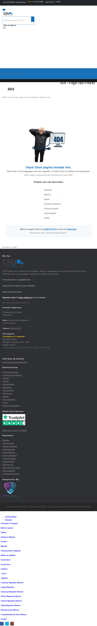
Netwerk (4, 546)
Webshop (47, 194)
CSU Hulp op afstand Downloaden (15, 362)
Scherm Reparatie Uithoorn (11, 601)
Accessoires (5, 564)
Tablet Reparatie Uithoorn (11, 605)
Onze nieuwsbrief (9, 400)
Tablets (8, 532)
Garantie (6, 381)
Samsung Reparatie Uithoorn (12, 592)
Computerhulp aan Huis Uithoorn (14, 614)
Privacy (5, 403)
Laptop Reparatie (50, 213)
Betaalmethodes (8, 384)
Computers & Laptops (9, 523)
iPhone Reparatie (9, 452)
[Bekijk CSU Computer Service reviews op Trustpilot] (48, 419)
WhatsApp (71, 229)
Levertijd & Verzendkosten (12, 375)
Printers (4, 542)
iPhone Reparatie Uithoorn (11, 596)
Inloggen (6, 397)
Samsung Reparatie (10, 455)
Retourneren (7, 387)
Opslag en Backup (8, 537)
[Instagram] (12, 623)
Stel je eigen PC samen (11, 468)
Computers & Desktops (52, 204)
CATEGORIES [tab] (10, 517)
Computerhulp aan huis (11, 474)
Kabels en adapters (8, 555)
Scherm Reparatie (9, 459)
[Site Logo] (8, 14)
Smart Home (5, 560)
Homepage (48, 190)
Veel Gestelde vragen (10, 372)
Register (4, 578)
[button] (1, 514)
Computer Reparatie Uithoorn (12, 583)
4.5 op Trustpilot (35, 1)
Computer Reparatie (51, 208)
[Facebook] (2, 623)
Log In (3, 573)
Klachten (6, 378)
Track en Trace (8, 390)
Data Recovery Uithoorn (10, 610)
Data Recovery (8, 465)
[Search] (32, 19)
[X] (7, 623)
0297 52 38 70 (49, 2)
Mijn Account (7, 393)
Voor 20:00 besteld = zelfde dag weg (14, 2)
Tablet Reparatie (8, 462)
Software (4, 569)
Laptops (47, 199)
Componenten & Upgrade (10, 551)
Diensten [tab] (8, 520)
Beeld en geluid (7, 528)
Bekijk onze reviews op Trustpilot (15, 430)
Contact (58, 1)
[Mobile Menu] (4, 10)
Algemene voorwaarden (11, 406)
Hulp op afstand (9, 25)
